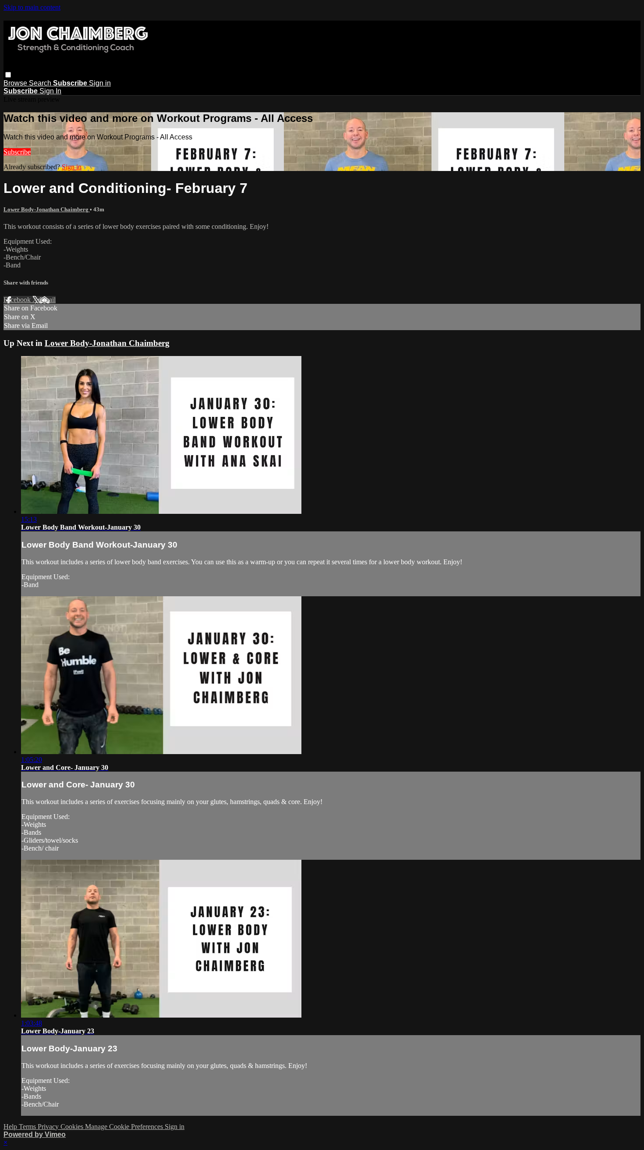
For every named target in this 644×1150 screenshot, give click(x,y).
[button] (8, 75)
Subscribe (17, 152)
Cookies (72, 1126)
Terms (28, 1126)
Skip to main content (32, 7)
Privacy (49, 1126)
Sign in (100, 83)
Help (11, 1126)
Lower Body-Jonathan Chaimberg (47, 209)
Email (47, 299)
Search (41, 83)
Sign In (50, 91)
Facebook (18, 299)
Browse (16, 83)
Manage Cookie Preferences (125, 1126)
